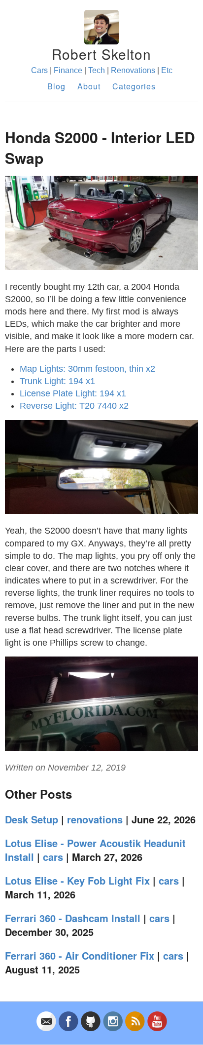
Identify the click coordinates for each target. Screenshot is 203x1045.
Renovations (133, 70)
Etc (166, 70)
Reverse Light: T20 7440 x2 (74, 406)
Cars (39, 70)
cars (53, 857)
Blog (56, 86)
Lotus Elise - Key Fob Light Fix (77, 880)
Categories (134, 86)
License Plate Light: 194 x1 (73, 393)
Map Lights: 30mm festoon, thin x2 (87, 369)
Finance (68, 70)
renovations (95, 819)
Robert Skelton (101, 54)
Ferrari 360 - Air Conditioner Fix (79, 955)
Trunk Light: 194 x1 (57, 381)
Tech (96, 70)
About (89, 86)
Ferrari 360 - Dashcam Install (72, 918)
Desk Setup (31, 819)
